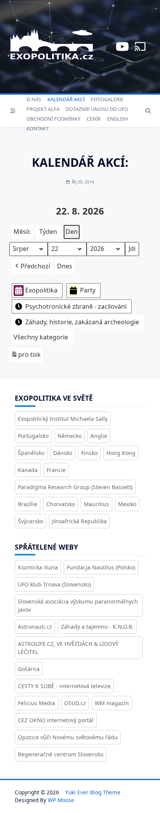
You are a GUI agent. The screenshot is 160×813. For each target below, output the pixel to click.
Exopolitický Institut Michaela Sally (63, 418)
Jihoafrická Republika (79, 521)
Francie (56, 470)
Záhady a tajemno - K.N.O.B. (97, 626)
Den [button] (72, 231)
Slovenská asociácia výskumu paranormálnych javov (78, 605)
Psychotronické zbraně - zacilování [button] (76, 306)
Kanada (28, 470)
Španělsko (31, 453)
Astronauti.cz (35, 626)
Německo (69, 435)
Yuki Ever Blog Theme (92, 792)
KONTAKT (37, 128)
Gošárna (29, 669)
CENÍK (94, 118)
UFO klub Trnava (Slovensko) (54, 584)
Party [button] (88, 290)
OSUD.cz (75, 703)
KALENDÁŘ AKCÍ (66, 99)
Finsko (89, 453)
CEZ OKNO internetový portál (56, 720)
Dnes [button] (64, 266)
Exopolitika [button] (41, 290)
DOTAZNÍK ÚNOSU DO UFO (97, 109)
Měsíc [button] (22, 231)
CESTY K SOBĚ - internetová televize (64, 686)
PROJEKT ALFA (42, 109)
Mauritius (96, 504)
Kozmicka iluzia (38, 567)
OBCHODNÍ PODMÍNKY (53, 118)
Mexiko (127, 504)
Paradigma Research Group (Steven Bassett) (75, 487)
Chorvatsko (60, 504)
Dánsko (62, 453)
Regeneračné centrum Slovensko (60, 754)
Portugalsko (33, 435)
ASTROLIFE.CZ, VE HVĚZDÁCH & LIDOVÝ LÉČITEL (68, 648)
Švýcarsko (30, 521)
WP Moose (61, 800)
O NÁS (33, 99)
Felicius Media (36, 703)
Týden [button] (48, 231)
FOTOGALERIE (107, 99)
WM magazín (112, 703)
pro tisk (26, 356)
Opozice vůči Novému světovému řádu (68, 737)
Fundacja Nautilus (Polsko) (101, 567)
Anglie (98, 435)
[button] (32, 266)
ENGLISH (117, 118)
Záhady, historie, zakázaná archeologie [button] (82, 322)
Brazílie (27, 504)
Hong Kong (121, 453)
